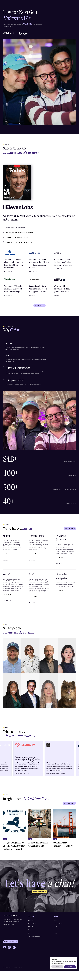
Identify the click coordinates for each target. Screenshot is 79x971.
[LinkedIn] (14, 947)
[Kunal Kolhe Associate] (30, 690)
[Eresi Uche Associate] (12, 690)
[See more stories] (39, 305)
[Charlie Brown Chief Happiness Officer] (67, 690)
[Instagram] (9, 947)
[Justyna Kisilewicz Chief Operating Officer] (30, 655)
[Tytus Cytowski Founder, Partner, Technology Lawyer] (12, 655)
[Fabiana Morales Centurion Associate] (49, 690)
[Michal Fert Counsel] (49, 655)
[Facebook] (4, 947)
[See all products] (70, 528)
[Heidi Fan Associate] (67, 655)
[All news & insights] (69, 803)
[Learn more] (7, 560)
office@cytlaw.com (8, 924)
